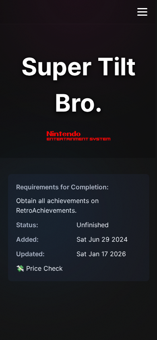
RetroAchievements (45, 210)
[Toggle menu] (142, 12)
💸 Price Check (39, 268)
